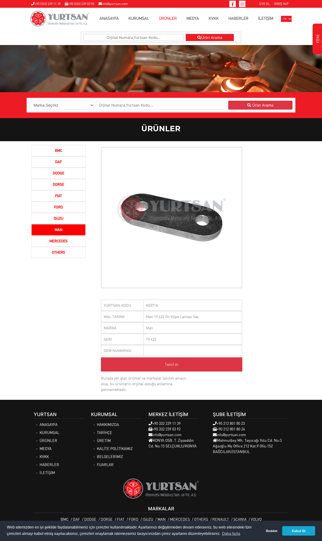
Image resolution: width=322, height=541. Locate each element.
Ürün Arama (211, 37)
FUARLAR (105, 464)
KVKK (214, 19)
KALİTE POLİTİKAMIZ (115, 448)
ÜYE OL (264, 3)
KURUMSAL (138, 19)
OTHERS (58, 253)
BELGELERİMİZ (110, 456)
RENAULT (220, 519)
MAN (58, 230)
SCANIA (240, 519)
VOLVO (256, 519)
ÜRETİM (104, 440)
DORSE (58, 185)
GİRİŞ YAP (281, 3)
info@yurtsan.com (115, 3)
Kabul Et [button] (298, 531)
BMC (58, 151)
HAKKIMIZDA (108, 424)
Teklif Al (171, 364)
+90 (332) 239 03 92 (81, 3)
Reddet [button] (271, 531)
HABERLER (238, 19)
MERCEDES (59, 241)
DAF (58, 162)
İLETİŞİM (265, 19)
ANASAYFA (109, 19)
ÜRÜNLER (168, 19)
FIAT (58, 196)
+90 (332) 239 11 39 (47, 3)
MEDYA (192, 19)
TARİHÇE (104, 432)
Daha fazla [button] (231, 534)
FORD (58, 207)
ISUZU (58, 219)
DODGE (58, 173)
